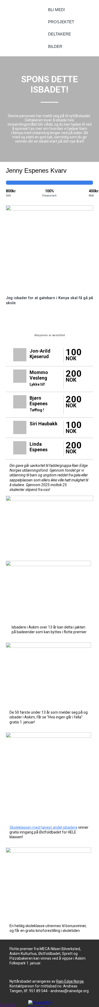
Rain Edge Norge (70, 981)
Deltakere (59, 34)
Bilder (55, 46)
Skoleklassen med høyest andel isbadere (43, 827)
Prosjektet (61, 22)
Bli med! (56, 9)
